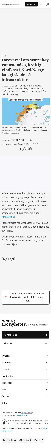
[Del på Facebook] (21, 149)
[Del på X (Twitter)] (25, 149)
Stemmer (7, 362)
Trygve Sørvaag (27, 413)
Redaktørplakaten (35, 421)
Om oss (5, 396)
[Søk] (47, 4)
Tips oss (8, 343)
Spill (4, 389)
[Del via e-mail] (30, 149)
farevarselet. (8, 216)
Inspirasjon (7, 376)
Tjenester (7, 382)
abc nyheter (11, 440)
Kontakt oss (10, 334)
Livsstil (5, 369)
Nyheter (6, 355)
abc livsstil (26, 440)
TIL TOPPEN (7, 321)
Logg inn (31, 4)
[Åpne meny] (41, 4)
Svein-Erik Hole (21, 415)
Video (4, 403)
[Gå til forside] (12, 4)
